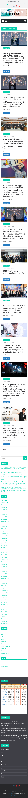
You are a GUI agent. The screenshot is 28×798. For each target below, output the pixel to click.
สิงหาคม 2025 (4, 528)
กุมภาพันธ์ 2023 (4, 600)
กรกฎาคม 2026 (4, 502)
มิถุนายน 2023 (4, 590)
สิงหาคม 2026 (4, 500)
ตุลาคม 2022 (4, 609)
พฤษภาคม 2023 (4, 592)
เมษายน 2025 (4, 538)
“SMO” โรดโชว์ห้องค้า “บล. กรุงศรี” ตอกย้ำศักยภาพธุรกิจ (13, 272)
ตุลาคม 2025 (4, 524)
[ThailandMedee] (3, 21)
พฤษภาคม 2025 (4, 535)
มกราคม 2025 (4, 545)
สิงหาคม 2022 (4, 614)
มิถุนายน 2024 (4, 562)
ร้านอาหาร (3, 641)
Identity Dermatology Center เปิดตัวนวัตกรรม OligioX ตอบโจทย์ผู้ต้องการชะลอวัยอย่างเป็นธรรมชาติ (13, 348)
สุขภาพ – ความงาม (5, 646)
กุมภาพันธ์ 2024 (4, 571)
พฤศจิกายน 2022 (5, 607)
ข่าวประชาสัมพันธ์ (6, 48)
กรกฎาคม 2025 (4, 531)
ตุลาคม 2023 (4, 581)
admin (13, 51)
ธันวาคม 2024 (4, 547)
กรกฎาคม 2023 (4, 588)
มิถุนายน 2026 (4, 505)
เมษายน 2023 (4, 595)
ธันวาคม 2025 (4, 519)
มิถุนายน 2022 (4, 619)
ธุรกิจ (2, 636)
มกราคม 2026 (4, 516)
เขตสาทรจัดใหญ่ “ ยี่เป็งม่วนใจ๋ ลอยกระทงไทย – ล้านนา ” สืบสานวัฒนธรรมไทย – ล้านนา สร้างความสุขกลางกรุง (14, 309)
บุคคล (2, 639)
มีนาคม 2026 (4, 512)
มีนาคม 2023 (4, 597)
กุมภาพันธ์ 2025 (4, 543)
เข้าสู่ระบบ (3, 662)
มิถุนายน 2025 (4, 533)
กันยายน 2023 (4, 583)
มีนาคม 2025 (4, 540)
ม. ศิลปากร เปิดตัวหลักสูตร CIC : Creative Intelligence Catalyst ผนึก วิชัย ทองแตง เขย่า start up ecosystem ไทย (13, 143)
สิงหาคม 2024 (4, 557)
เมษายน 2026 (4, 509)
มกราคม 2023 (4, 602)
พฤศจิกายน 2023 (5, 578)
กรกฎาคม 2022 (4, 616)
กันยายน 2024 (4, 554)
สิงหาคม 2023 (4, 585)
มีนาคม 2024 (4, 569)
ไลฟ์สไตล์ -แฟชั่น (5, 653)
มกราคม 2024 (4, 573)
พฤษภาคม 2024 (4, 564)
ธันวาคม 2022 (4, 604)
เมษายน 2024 (4, 566)
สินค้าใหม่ (3, 644)
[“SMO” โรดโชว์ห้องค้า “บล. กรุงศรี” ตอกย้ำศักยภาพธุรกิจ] (14, 256)
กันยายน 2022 (4, 611)
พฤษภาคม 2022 (4, 621)
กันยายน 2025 (4, 526)
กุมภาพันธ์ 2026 (4, 514)
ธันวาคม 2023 (4, 576)
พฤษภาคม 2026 (4, 507)
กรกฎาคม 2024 (4, 559)
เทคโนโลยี (3, 648)
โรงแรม (3, 651)
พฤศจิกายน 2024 (5, 550)
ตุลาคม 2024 (4, 552)
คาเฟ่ (2, 634)
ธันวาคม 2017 (4, 623)
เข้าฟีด (2, 664)
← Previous (4, 449)
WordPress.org (4, 669)
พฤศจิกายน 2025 (5, 521)
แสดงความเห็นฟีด (5, 666)
